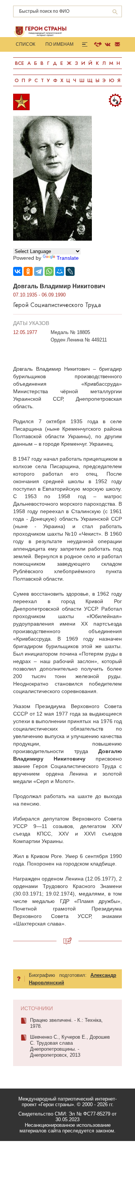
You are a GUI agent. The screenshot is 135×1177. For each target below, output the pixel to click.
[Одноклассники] (28, 271)
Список (25, 44)
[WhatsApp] (49, 271)
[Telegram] (38, 271)
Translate (68, 258)
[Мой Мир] (59, 271)
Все (19, 63)
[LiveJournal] (70, 271)
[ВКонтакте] (17, 271)
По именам (59, 44)
